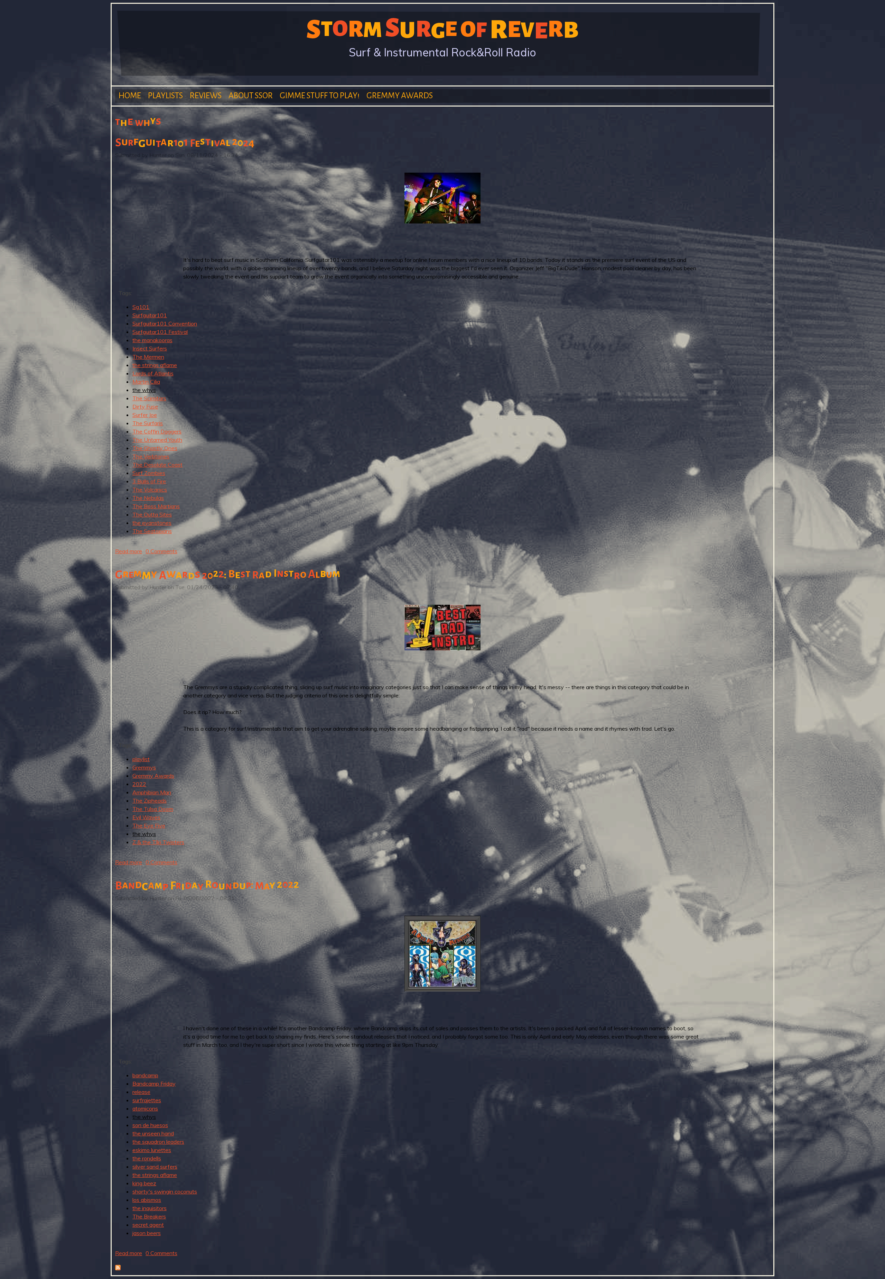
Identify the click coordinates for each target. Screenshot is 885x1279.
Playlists (165, 95)
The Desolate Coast (157, 464)
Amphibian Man (151, 792)
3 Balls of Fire (149, 481)
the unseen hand (153, 1133)
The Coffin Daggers (156, 431)
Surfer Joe (144, 414)
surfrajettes (146, 1100)
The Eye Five (148, 825)
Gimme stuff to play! (320, 95)
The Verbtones (150, 456)
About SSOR (251, 95)
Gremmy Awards (399, 95)
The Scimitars (149, 398)
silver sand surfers (154, 1166)
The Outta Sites (152, 514)
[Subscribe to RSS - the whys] (118, 1268)
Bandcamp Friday (154, 1083)
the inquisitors (149, 1208)
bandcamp (145, 1075)
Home (130, 95)
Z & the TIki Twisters (158, 842)
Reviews (206, 95)
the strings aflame (154, 365)
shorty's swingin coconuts (164, 1191)
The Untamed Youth (157, 439)
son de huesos (150, 1125)
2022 (139, 783)
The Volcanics (149, 489)
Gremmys (144, 767)
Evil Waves (146, 817)
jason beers (146, 1233)
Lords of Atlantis (153, 373)
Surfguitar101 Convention (164, 323)
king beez (144, 1183)
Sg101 (140, 306)
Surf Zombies (148, 472)
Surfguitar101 (149, 315)
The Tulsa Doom (152, 808)
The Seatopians (152, 531)
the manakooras (152, 340)
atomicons (145, 1108)
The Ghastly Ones (154, 448)
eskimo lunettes (151, 1149)
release (141, 1091)
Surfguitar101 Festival (160, 331)
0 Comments (161, 551)
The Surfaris (147, 423)
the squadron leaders (158, 1141)
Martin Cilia (146, 381)
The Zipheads (149, 800)
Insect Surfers (149, 348)
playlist (141, 759)
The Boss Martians (156, 506)
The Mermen (148, 356)
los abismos (146, 1199)
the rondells (146, 1158)
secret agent (148, 1224)
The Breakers (149, 1216)
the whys (144, 389)
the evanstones (151, 522)
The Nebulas (148, 497)
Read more (128, 551)
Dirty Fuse (145, 406)
